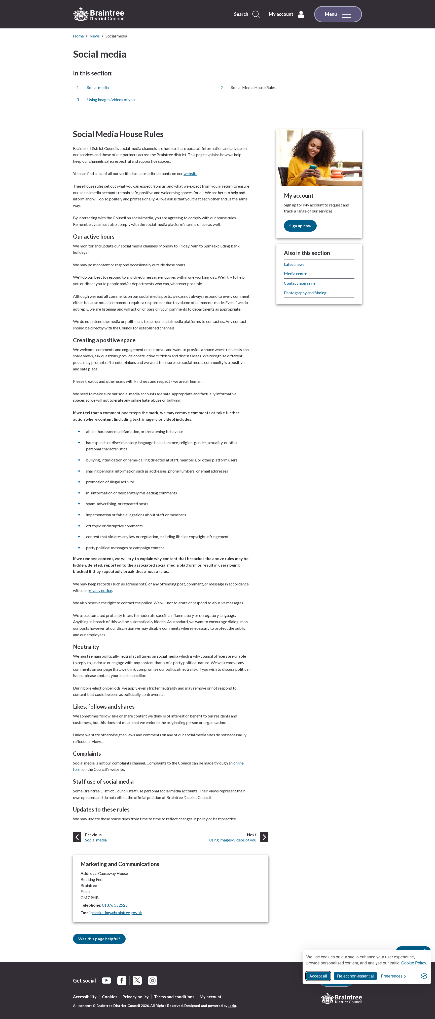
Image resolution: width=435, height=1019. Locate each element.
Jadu (232, 1005)
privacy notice (100, 590)
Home (78, 35)
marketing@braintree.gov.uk (117, 912)
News (95, 35)
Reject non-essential (355, 976)
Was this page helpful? (99, 938)
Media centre (295, 273)
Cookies (109, 996)
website (190, 173)
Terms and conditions (174, 996)
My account (211, 996)
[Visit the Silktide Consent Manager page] (424, 976)
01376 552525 (115, 905)
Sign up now (300, 225)
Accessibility (85, 996)
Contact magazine (299, 283)
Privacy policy (136, 996)
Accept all (318, 976)
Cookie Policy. (414, 963)
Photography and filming (305, 292)
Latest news (294, 264)
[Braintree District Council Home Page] (98, 14)
